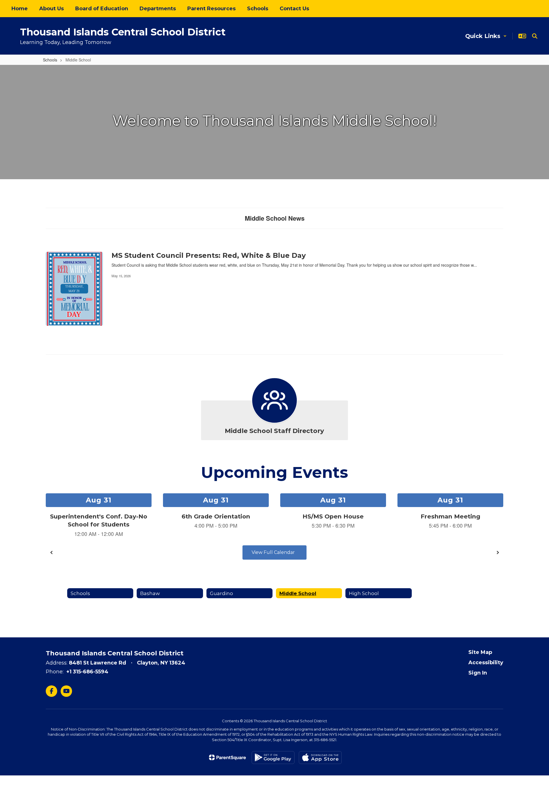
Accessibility (485, 662)
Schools (50, 60)
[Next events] (497, 552)
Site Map (480, 652)
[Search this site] (535, 36)
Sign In (477, 673)
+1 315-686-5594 (87, 672)
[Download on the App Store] (320, 757)
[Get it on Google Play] (273, 757)
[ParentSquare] (227, 757)
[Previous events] (51, 552)
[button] (486, 36)
